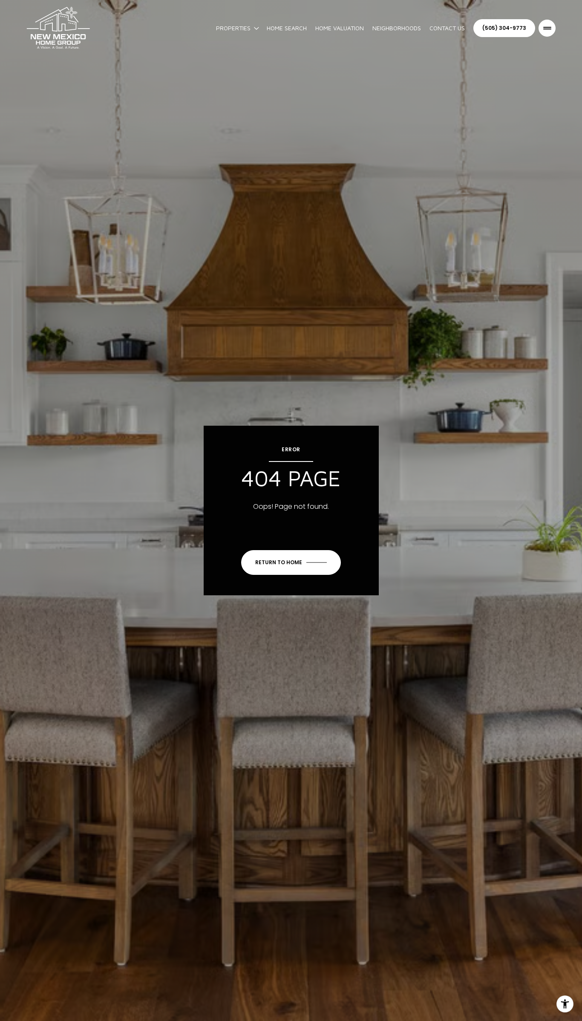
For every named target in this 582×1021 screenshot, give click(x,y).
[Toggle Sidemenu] (547, 28)
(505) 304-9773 (504, 28)
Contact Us (447, 28)
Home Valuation (339, 28)
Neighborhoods (396, 28)
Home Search (287, 28)
